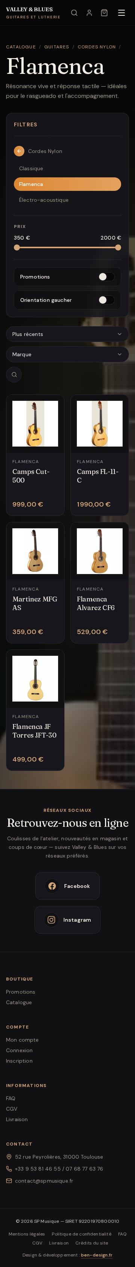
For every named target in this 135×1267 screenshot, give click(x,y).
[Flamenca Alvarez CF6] (100, 582)
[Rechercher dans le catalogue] (14, 374)
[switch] (67, 276)
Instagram (77, 919)
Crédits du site (91, 1243)
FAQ (10, 1098)
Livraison (17, 1119)
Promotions (21, 991)
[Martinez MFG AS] (35, 582)
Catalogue (21, 47)
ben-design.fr (96, 1255)
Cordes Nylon (97, 47)
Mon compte (22, 1039)
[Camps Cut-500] (35, 455)
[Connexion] (89, 13)
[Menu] (121, 12)
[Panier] (104, 12)
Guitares (56, 47)
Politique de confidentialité (81, 1234)
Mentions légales (27, 1234)
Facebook (77, 886)
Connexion (19, 1050)
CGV (11, 1108)
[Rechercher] (74, 12)
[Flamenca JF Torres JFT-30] (35, 710)
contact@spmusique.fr (44, 1180)
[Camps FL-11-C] (100, 455)
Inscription (19, 1060)
